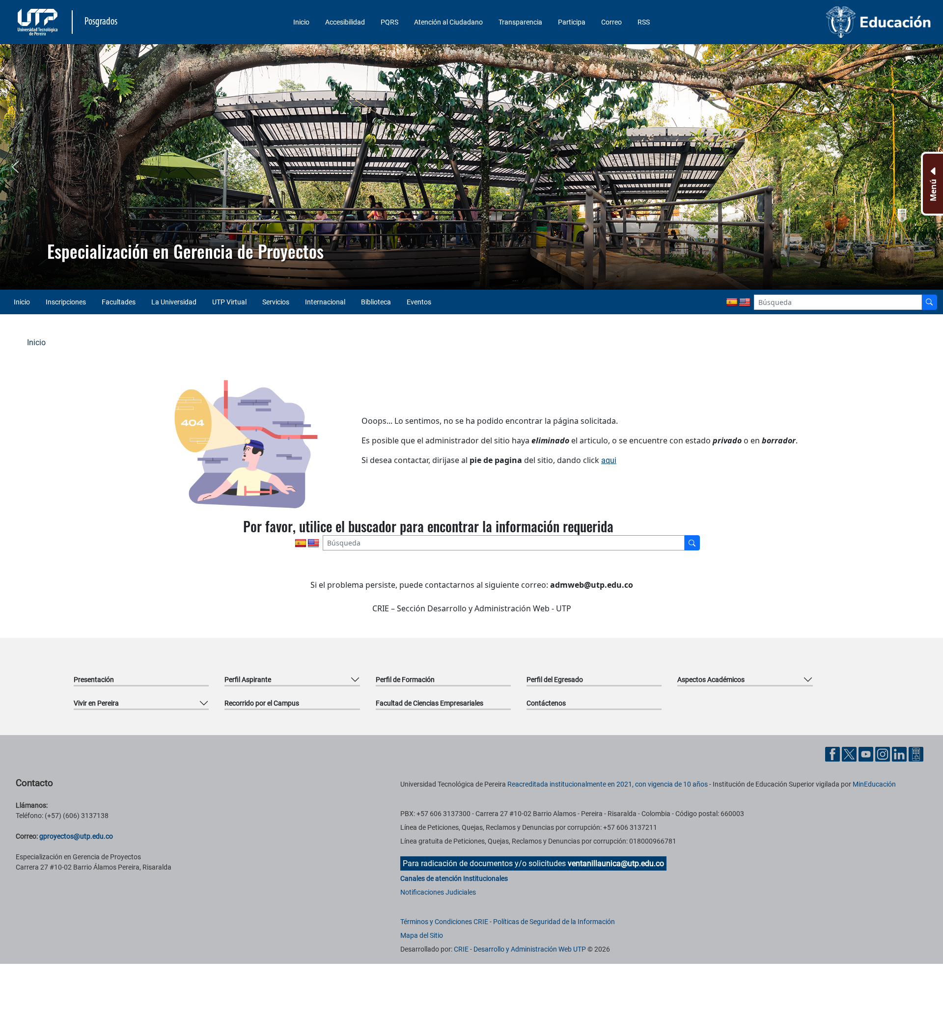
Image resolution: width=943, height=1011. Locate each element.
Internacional (325, 302)
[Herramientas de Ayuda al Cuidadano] (916, 753)
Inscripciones (66, 302)
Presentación (94, 679)
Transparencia (520, 22)
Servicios (275, 302)
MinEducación (874, 784)
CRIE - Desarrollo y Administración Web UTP (520, 949)
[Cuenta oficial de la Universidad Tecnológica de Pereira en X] (850, 753)
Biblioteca (376, 302)
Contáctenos (546, 703)
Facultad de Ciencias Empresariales (429, 703)
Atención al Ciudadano (448, 22)
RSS (644, 22)
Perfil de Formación (405, 679)
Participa (571, 22)
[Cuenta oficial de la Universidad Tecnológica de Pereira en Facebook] (833, 753)
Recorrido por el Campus (261, 703)
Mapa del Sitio (421, 935)
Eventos (419, 302)
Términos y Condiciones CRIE (444, 922)
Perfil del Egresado (555, 679)
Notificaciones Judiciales (438, 892)
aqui (608, 460)
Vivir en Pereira (96, 703)
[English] (744, 302)
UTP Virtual (229, 302)
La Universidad (173, 302)
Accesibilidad (345, 22)
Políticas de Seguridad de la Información (554, 922)
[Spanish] (732, 302)
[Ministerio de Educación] (823, 22)
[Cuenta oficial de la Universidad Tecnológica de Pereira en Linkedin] (900, 753)
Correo (611, 22)
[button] (15, 167)
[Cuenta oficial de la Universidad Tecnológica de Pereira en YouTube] (867, 753)
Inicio (301, 22)
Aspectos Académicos (711, 679)
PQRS (389, 22)
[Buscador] (929, 302)
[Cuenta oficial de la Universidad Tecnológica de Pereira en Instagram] (883, 753)
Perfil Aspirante (247, 679)
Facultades (119, 302)
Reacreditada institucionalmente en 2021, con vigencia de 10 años (607, 784)
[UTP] (39, 22)
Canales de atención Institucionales (454, 878)
